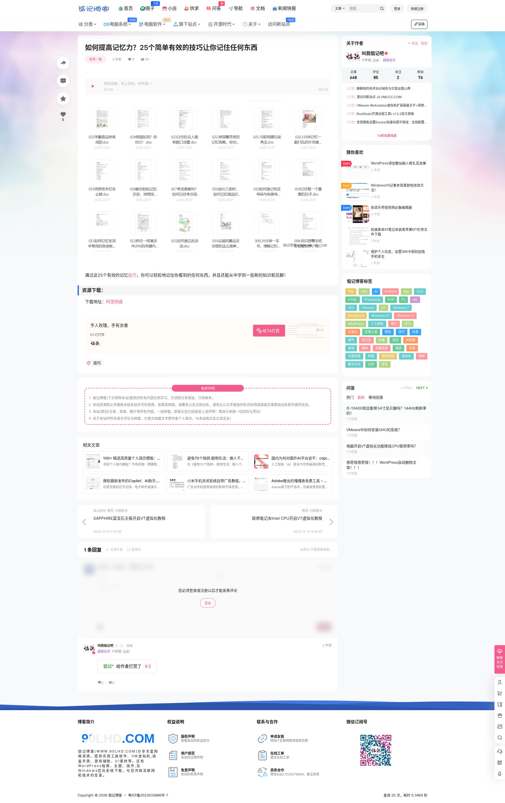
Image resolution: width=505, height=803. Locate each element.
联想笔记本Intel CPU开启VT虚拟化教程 (287, 518)
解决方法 (354, 364)
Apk (406, 291)
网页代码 (388, 356)
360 (364, 291)
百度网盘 (354, 356)
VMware (368, 308)
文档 (260, 8)
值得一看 (95, 59)
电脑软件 (156, 22)
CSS (420, 291)
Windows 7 (401, 308)
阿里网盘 (114, 301)
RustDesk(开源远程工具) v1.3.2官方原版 (380, 114)
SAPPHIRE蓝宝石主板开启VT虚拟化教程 (129, 518)
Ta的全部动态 (387, 136)
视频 (421, 356)
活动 (395, 340)
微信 (388, 332)
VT (383, 308)
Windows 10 (380, 315)
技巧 (132, 275)
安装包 (352, 332)
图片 (394, 324)
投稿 (421, 24)
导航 (238, 8)
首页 (128, 8)
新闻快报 (287, 8)
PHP (391, 299)
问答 (216, 6)
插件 (351, 340)
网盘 (371, 356)
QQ (415, 299)
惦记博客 (114, 795)
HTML (352, 299)
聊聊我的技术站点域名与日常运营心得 (378, 88)
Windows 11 (405, 315)
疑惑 (398, 348)
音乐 (385, 364)
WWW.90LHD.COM (116, 751)
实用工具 (371, 332)
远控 (371, 364)
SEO (351, 308)
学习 (408, 324)
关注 (415, 43)
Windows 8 (356, 315)
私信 (424, 43)
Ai (376, 291)
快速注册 (417, 9)
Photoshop (372, 299)
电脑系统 (122, 22)
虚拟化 (406, 356)
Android (390, 291)
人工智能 (377, 324)
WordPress (355, 324)
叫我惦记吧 (105, 645)
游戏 (351, 348)
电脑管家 (381, 348)
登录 (397, 9)
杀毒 (381, 340)
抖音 (415, 332)
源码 (365, 348)
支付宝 (366, 340)
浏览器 (410, 340)
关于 (252, 24)
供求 (194, 8)
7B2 (351, 291)
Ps (403, 299)
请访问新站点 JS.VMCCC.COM (374, 97)
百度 (412, 348)
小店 (172, 8)
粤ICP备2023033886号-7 (148, 795)
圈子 (150, 6)
